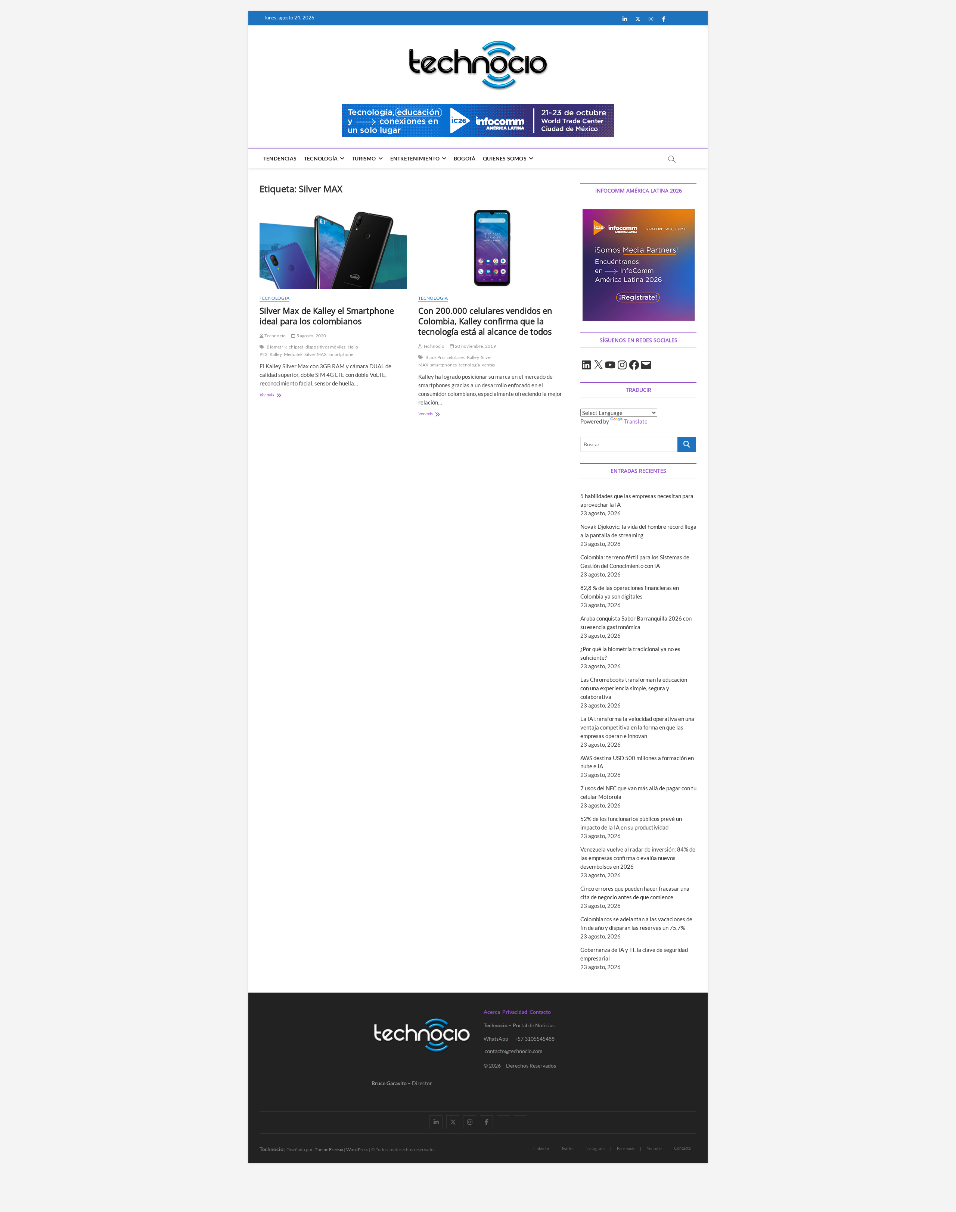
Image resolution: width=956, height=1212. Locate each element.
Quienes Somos (505, 158)
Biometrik (277, 347)
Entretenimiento (415, 158)
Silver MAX (315, 354)
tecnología (469, 365)
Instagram (595, 1148)
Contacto (540, 1012)
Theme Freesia (329, 1149)
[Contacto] (520, 1115)
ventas (488, 365)
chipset (296, 347)
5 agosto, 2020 (310, 335)
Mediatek (293, 354)
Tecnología (321, 158)
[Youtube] (503, 1115)
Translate (636, 421)
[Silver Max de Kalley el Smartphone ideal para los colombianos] (333, 248)
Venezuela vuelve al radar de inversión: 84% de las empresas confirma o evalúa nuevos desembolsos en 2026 (637, 858)
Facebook (625, 1148)
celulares (456, 357)
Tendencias (280, 158)
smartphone (341, 354)
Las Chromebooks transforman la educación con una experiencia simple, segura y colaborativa (633, 688)
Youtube (654, 1148)
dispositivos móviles (325, 347)
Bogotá (464, 158)
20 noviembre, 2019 (475, 346)
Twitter (567, 1148)
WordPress (357, 1149)
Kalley (276, 354)
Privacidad (514, 1012)
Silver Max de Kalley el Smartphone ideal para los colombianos (327, 316)
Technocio (275, 335)
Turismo (364, 158)
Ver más (278, 395)
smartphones (443, 365)
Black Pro (435, 357)
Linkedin (541, 1148)
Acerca (492, 1012)
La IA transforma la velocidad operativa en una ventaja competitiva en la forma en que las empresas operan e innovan (637, 727)
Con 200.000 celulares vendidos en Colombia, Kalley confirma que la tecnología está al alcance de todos (485, 321)
